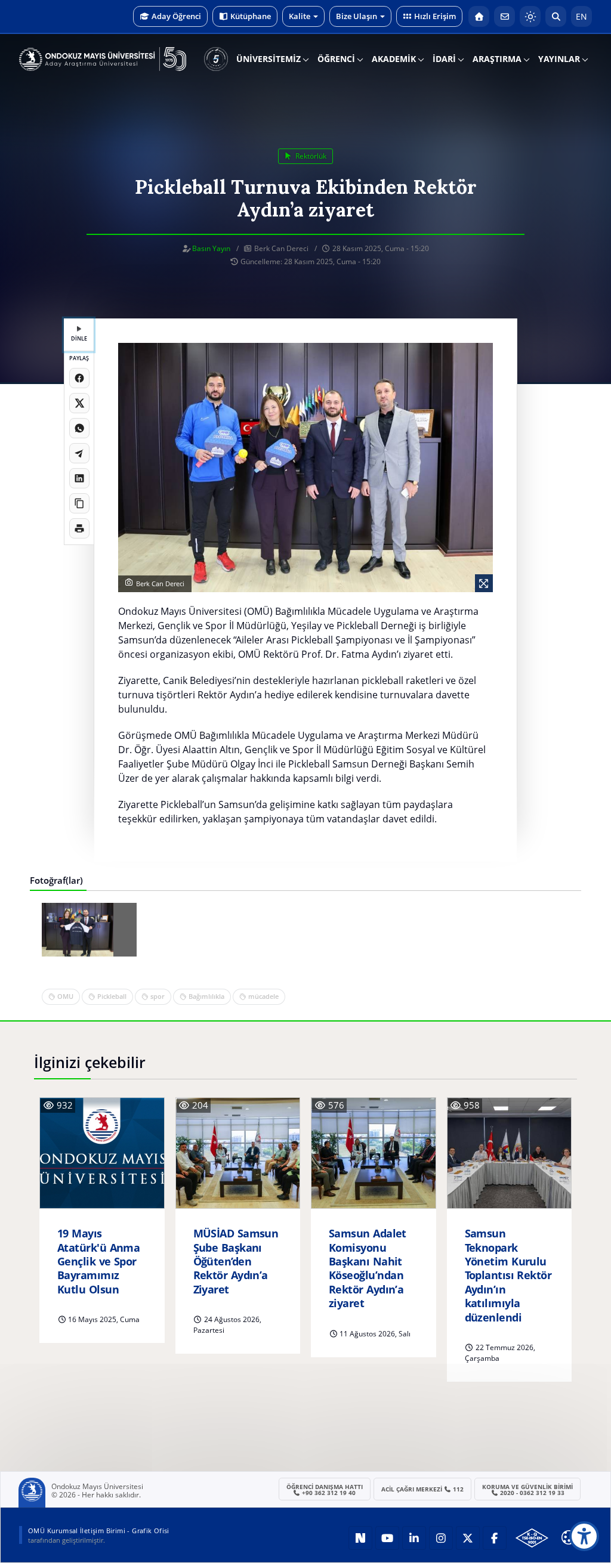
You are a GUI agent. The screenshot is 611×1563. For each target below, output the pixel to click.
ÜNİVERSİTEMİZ (268, 58)
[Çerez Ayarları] (568, 1537)
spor (157, 996)
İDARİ (444, 58)
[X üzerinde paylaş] (79, 403)
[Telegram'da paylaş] (79, 453)
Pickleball (111, 996)
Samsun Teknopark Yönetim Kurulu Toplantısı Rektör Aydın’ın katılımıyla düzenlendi (508, 1275)
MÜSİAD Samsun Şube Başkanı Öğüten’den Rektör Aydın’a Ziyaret (236, 1261)
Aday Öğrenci (176, 16)
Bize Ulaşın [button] (356, 16)
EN (581, 16)
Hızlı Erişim (435, 16)
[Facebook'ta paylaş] (79, 378)
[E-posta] (504, 16)
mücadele (263, 996)
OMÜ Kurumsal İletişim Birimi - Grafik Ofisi (98, 1530)
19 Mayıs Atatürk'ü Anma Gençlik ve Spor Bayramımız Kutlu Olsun (98, 1261)
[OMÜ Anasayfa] (478, 16)
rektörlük (310, 156)
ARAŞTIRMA (497, 58)
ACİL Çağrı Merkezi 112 (422, 1489)
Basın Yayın (211, 248)
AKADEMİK (394, 58)
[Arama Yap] (555, 16)
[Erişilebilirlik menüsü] (584, 1536)
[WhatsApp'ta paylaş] (79, 428)
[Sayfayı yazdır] (79, 528)
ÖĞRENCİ (336, 58)
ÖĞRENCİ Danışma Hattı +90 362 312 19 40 (324, 1489)
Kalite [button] (299, 16)
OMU (65, 996)
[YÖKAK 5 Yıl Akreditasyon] (216, 59)
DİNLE (79, 338)
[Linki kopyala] (79, 503)
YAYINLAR (559, 58)
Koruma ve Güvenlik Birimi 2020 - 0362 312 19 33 (527, 1489)
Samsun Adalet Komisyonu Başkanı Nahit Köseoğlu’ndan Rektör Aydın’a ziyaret (367, 1268)
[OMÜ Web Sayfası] (102, 59)
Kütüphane (250, 16)
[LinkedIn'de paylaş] (79, 478)
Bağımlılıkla (206, 996)
